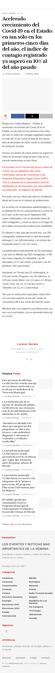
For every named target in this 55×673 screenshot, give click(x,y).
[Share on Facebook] (18, 116)
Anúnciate (20, 658)
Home (4, 13)
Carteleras (7, 578)
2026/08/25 (26, 396)
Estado (5, 612)
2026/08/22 (26, 516)
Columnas (7, 582)
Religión (33, 597)
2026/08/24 (26, 470)
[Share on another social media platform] (46, 116)
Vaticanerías (35, 614)
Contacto (7, 589)
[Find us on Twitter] (6, 631)
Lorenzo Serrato (12, 74)
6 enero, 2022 (32, 74)
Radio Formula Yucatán (41, 593)
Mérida (20, 13)
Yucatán (12, 13)
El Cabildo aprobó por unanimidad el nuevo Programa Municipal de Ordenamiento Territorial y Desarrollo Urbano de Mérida (18, 505)
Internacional (9, 616)
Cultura (6, 593)
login (11, 524)
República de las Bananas (38, 602)
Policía (32, 589)
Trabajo (33, 658)
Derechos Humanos (12, 597)
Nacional (33, 585)
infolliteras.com (16, 663)
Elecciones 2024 (11, 608)
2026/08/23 (26, 494)
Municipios (34, 582)
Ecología (6, 601)
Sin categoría (36, 607)
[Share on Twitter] (32, 116)
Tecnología (35, 610)
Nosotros (6, 658)
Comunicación (9, 585)
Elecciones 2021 (10, 604)
